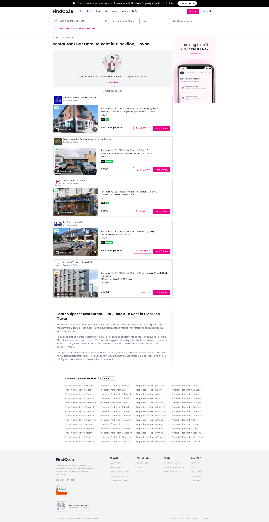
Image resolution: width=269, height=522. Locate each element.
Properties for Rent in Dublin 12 (150, 407)
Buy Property (115, 463)
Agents (124, 11)
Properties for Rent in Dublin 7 (115, 403)
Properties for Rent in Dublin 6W (80, 403)
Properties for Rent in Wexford (115, 441)
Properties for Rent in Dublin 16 (151, 411)
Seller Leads (142, 463)
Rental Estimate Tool (173, 472)
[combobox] (81, 21)
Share (98, 11)
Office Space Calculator (175, 467)
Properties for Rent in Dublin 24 (187, 415)
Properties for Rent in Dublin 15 (115, 411)
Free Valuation (187, 3)
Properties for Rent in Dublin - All (116, 394)
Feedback (195, 481)
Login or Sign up (208, 11)
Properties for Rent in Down (78, 394)
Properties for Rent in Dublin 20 (116, 415)
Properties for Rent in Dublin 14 (80, 411)
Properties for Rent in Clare (78, 390)
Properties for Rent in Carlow (150, 385)
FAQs (134, 11)
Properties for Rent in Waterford (187, 437)
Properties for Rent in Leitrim (185, 424)
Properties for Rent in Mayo (185, 429)
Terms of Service (177, 518)
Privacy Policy (192, 518)
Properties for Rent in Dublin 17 (186, 411)
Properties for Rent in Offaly (149, 433)
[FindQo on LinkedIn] (67, 480)
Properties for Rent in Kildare (78, 424)
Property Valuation (172, 463)
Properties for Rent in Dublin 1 (150, 394)
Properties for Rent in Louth (149, 429)
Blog (193, 467)
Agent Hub (141, 467)
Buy (81, 11)
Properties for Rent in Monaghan (116, 433)
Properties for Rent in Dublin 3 (79, 398)
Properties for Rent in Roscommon (188, 433)
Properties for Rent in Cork (113, 390)
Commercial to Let (118, 481)
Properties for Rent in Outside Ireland (188, 441)
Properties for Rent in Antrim (79, 385)
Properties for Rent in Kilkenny (115, 424)
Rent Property (116, 467)
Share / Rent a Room (119, 472)
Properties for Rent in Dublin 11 (115, 407)
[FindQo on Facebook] (57, 480)
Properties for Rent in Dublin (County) (81, 420)
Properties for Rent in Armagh (115, 385)
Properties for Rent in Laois (149, 424)
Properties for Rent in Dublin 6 (186, 398)
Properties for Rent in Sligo (78, 437)
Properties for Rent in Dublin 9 (186, 403)
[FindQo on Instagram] (62, 480)
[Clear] (106, 21)
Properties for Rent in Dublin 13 (186, 407)
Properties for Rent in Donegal (186, 390)
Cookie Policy (207, 518)
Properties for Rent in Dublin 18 (79, 415)
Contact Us (196, 476)
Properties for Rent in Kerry (185, 420)
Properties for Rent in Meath (78, 433)
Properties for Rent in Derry (149, 390)
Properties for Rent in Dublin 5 (150, 398)
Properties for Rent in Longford (115, 429)
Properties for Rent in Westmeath (81, 441)
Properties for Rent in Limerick (79, 429)
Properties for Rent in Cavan (185, 385)
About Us (195, 463)
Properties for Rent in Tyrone (150, 437)
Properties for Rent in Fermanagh (117, 420)
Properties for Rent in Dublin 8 (150, 403)
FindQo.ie (63, 11)
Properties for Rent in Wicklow (150, 441)
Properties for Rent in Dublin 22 (151, 415)
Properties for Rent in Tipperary (116, 437)
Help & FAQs (196, 472)
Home (55, 37)
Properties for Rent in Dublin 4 (115, 398)
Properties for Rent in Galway (150, 420)
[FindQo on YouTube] (73, 480)
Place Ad (193, 11)
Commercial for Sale (119, 476)
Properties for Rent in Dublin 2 (186, 394)
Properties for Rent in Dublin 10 (79, 407)
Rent (89, 11)
